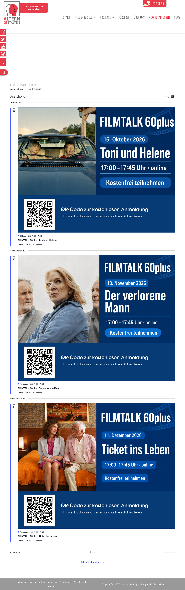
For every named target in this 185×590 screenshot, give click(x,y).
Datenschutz (66, 582)
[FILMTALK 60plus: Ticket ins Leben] (96, 466)
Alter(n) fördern (37, 582)
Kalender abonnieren (91, 562)
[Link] (11, 13)
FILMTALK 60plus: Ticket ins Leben (37, 536)
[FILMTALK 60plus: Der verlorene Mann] (96, 318)
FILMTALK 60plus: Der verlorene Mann (39, 388)
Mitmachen (22, 582)
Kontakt (52, 586)
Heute (92, 552)
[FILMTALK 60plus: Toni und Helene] (96, 170)
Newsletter (79, 582)
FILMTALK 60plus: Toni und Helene (37, 240)
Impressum (52, 582)
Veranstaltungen (17, 89)
